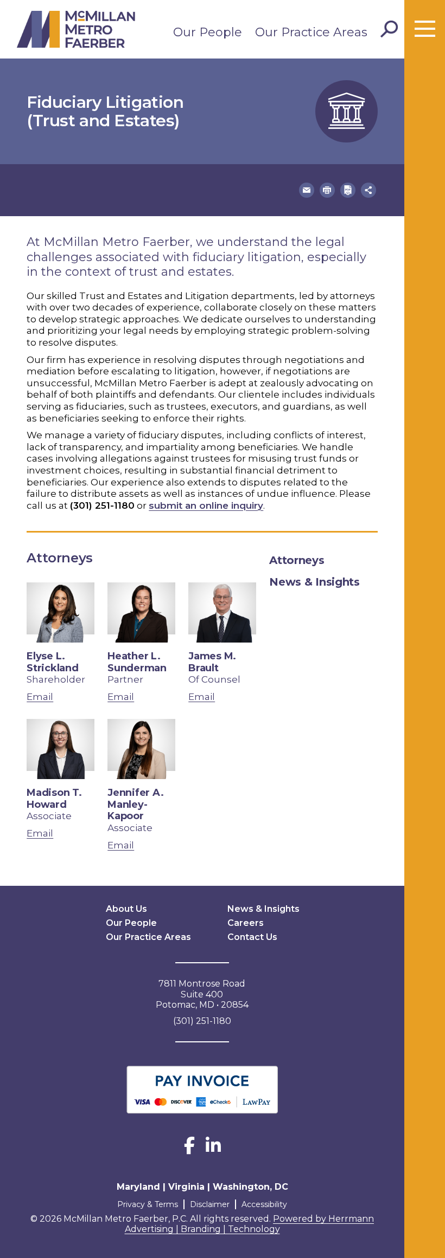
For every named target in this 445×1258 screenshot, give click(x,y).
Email (40, 696)
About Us (126, 909)
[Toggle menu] (425, 29)
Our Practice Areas (311, 32)
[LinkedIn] (213, 1149)
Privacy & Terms (147, 1204)
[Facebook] (189, 1149)
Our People (207, 32)
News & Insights (263, 909)
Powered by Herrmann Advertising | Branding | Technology (249, 1224)
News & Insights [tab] (314, 581)
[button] (306, 190)
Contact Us (252, 937)
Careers (245, 923)
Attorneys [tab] (296, 560)
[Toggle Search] (389, 29)
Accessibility (264, 1204)
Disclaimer (210, 1204)
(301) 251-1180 (102, 505)
